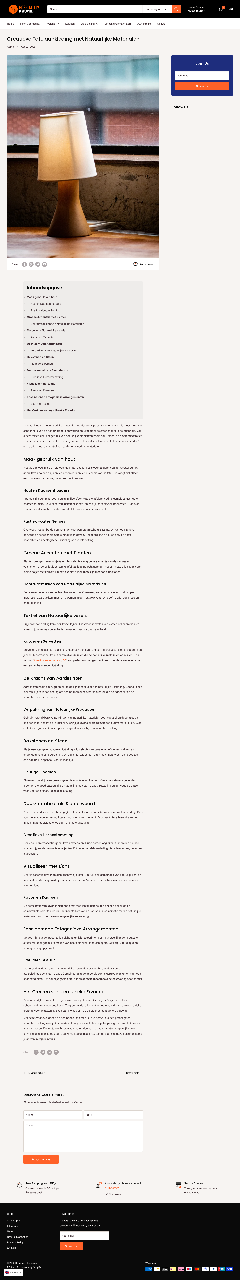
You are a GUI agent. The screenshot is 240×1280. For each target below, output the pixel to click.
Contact (161, 23)
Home (10, 23)
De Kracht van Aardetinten (44, 343)
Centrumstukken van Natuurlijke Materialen (57, 323)
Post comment (41, 1159)
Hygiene (50, 23)
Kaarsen (70, 23)
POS (9, 1267)
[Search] (176, 9)
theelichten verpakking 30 (50, 660)
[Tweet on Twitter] (37, 264)
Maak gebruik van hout (42, 297)
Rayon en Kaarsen (42, 390)
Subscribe (202, 86)
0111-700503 (112, 1188)
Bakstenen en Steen (40, 356)
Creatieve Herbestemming (46, 377)
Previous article (36, 1073)
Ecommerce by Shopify (29, 1267)
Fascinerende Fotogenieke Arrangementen (55, 397)
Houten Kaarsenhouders (45, 303)
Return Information (17, 1236)
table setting (88, 23)
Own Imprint (144, 23)
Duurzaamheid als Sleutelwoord (48, 370)
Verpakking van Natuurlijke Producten (53, 350)
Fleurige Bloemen (41, 363)
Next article (132, 1073)
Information (13, 1225)
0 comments (147, 264)
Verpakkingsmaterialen (118, 23)
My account (195, 10)
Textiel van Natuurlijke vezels (46, 330)
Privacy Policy (15, 1242)
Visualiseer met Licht (41, 383)
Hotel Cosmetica (29, 23)
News (10, 1231)
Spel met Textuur (40, 403)
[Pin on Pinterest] (31, 264)
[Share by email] (44, 264)
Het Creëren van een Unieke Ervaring (51, 410)
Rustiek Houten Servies (45, 310)
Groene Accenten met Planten (47, 317)
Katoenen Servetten (42, 337)
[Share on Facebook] (24, 264)
